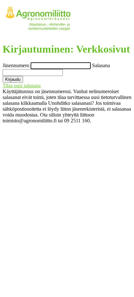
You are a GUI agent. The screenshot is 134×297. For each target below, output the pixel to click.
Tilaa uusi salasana (22, 85)
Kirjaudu (12, 79)
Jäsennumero (17, 65)
